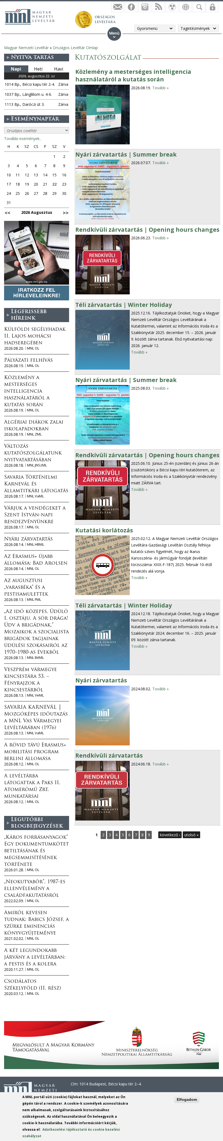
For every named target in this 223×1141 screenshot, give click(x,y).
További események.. (22, 138)
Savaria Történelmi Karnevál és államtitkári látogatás (36, 484)
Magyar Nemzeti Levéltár (26, 47)
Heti (38, 69)
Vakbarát (172, 6)
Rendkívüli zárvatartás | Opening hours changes (147, 229)
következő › (170, 834)
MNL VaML (35, 496)
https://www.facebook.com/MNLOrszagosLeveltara (131, 6)
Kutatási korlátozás (104, 530)
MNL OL (33, 348)
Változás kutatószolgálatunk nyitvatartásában (33, 453)
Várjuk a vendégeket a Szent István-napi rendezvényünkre (35, 515)
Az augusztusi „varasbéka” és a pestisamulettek (26, 588)
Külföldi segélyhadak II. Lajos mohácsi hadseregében (35, 336)
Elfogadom (187, 1099)
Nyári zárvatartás (101, 680)
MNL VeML (35, 695)
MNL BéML (35, 657)
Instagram (144, 6)
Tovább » (160, 87)
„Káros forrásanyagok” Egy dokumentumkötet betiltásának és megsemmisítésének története (36, 851)
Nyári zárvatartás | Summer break (125, 154)
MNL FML (34, 599)
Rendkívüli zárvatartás (109, 755)
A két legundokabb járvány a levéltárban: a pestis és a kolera (35, 957)
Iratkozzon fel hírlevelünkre (117, 6)
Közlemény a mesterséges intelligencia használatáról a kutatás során (133, 75)
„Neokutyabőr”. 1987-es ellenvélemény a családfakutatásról (34, 889)
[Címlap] (32, 16)
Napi (16, 69)
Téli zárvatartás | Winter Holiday (123, 305)
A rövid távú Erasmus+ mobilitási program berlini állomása (35, 752)
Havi (58, 69)
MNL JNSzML (37, 465)
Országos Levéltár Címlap (75, 47)
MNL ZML (34, 434)
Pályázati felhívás (28, 360)
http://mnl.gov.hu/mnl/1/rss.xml (158, 6)
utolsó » (191, 834)
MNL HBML (35, 544)
